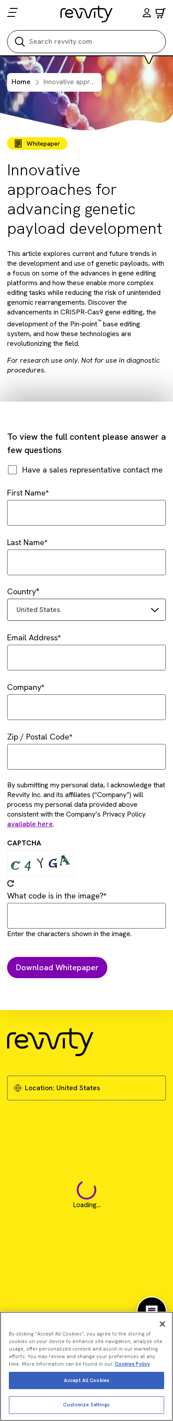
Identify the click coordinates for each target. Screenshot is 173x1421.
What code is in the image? (55, 896)
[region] (86, 1366)
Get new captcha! (10, 883)
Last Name (25, 542)
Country (21, 591)
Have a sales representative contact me (92, 470)
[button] (147, 14)
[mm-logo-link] (87, 13)
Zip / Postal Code (38, 737)
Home (21, 81)
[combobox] (86, 610)
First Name (26, 493)
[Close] (162, 1324)
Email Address (32, 637)
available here (30, 824)
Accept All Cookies (86, 1380)
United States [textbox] (38, 609)
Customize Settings (86, 1405)
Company (24, 687)
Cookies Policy (132, 1364)
